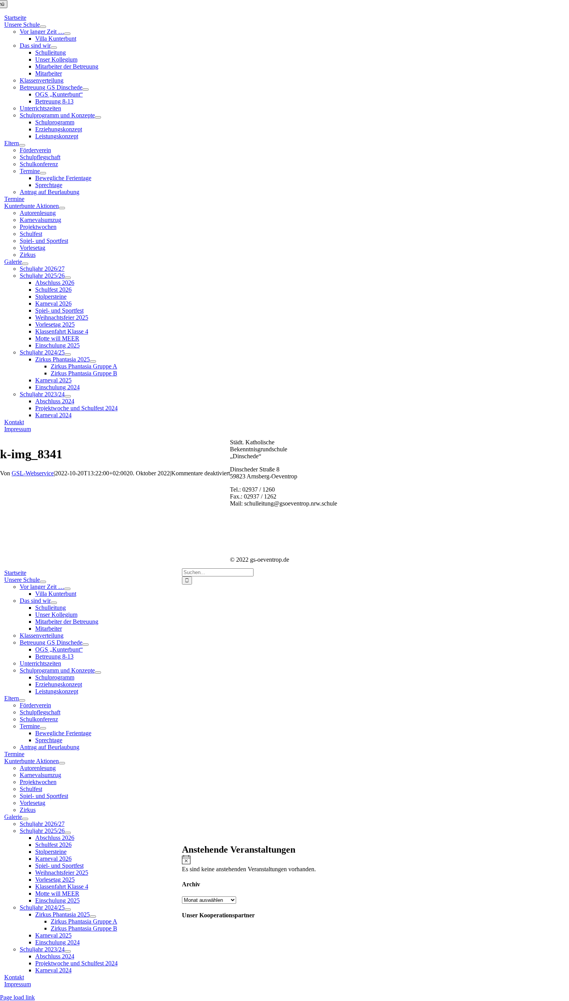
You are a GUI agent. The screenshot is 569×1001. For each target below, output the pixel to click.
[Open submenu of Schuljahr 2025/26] (68, 278)
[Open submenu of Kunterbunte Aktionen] (62, 208)
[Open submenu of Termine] (43, 173)
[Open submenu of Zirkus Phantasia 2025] (93, 361)
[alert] (375, 864)
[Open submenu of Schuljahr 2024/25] (68, 354)
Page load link (17, 997)
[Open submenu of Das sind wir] (54, 47)
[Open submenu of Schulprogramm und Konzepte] (98, 117)
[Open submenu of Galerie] (25, 264)
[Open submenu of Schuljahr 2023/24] (68, 396)
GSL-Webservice (33, 473)
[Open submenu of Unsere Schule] (43, 27)
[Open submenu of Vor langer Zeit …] (67, 34)
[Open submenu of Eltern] (22, 145)
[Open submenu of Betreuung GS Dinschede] (85, 89)
